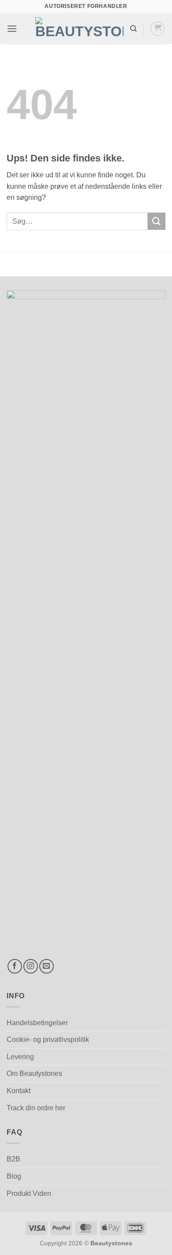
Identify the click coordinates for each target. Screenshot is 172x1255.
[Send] (156, 221)
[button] (12, 28)
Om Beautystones (34, 1073)
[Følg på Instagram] (30, 966)
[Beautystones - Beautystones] (79, 28)
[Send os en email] (46, 966)
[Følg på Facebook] (14, 966)
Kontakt (18, 1090)
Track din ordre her (36, 1108)
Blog (14, 1176)
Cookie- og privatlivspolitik (48, 1039)
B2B (13, 1159)
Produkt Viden (29, 1193)
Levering (20, 1056)
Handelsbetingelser (37, 1022)
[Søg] (133, 28)
